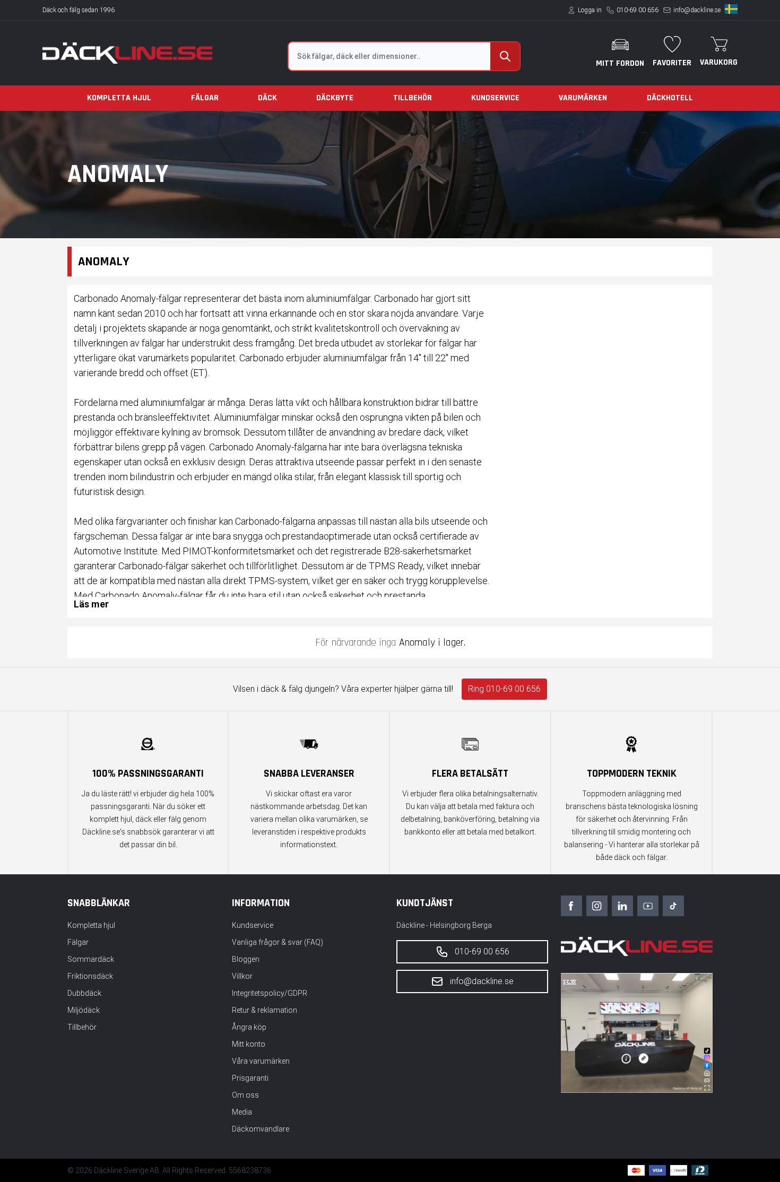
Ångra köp (249, 1027)
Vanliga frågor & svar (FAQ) (277, 942)
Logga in (590, 10)
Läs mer (91, 604)
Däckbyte (334, 97)
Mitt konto (248, 1044)
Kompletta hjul (119, 97)
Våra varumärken (261, 1061)
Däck (267, 97)
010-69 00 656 (637, 10)
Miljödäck (83, 1010)
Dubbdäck (84, 993)
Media (242, 1112)
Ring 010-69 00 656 (504, 689)
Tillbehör (412, 97)
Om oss (245, 1095)
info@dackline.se (697, 10)
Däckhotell (670, 97)
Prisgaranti (250, 1078)
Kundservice (495, 97)
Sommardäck (90, 959)
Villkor (242, 976)
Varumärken (583, 97)
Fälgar (205, 97)
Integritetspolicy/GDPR (269, 993)
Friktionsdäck (90, 976)
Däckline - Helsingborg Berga (444, 925)
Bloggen (245, 959)
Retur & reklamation (264, 1010)
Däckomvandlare (260, 1129)
